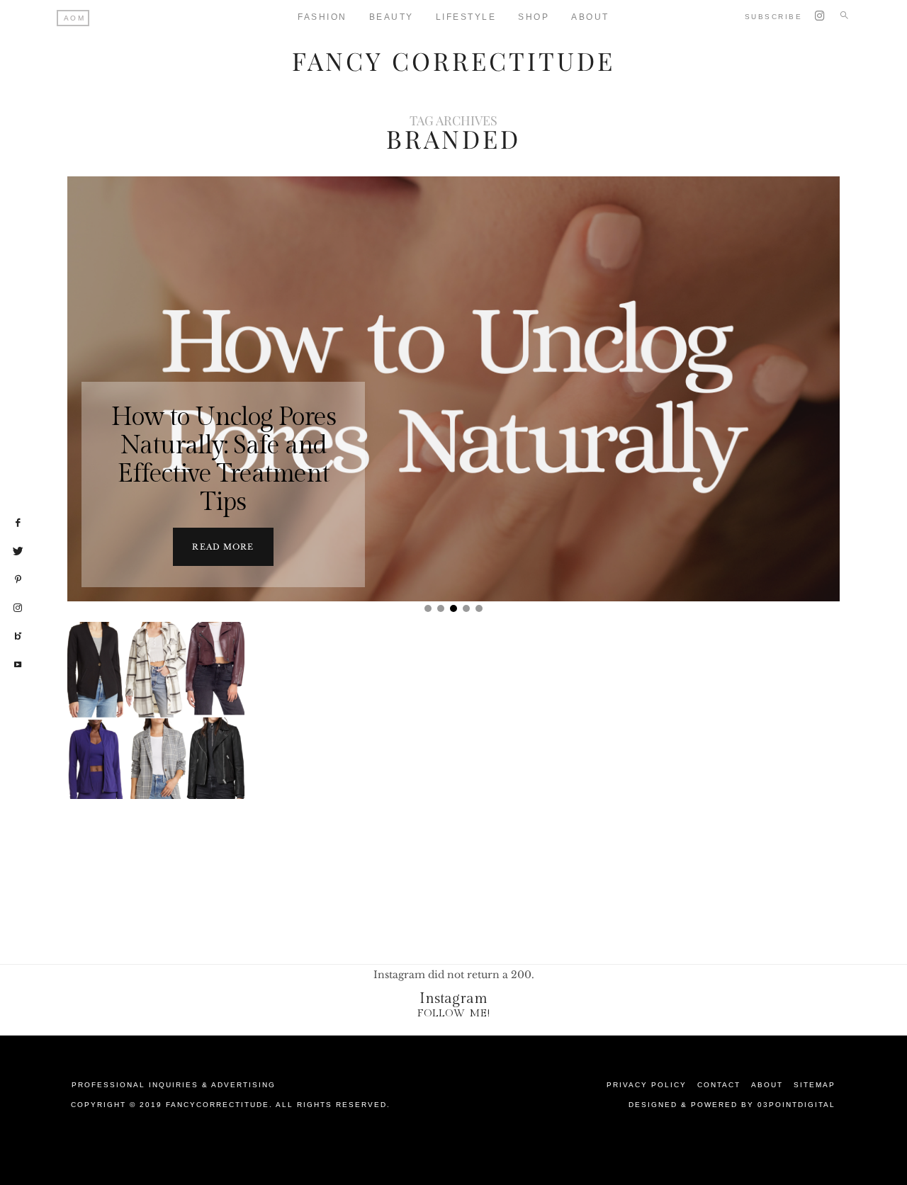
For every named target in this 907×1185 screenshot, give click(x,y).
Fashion (322, 17)
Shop (533, 17)
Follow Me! (453, 1013)
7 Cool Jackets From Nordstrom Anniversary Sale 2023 (158, 746)
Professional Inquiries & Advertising (174, 1085)
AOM (75, 18)
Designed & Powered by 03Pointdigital (732, 1105)
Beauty (391, 17)
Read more (223, 547)
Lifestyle (466, 17)
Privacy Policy (647, 1085)
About (590, 17)
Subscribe (774, 17)
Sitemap (814, 1085)
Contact (718, 1085)
